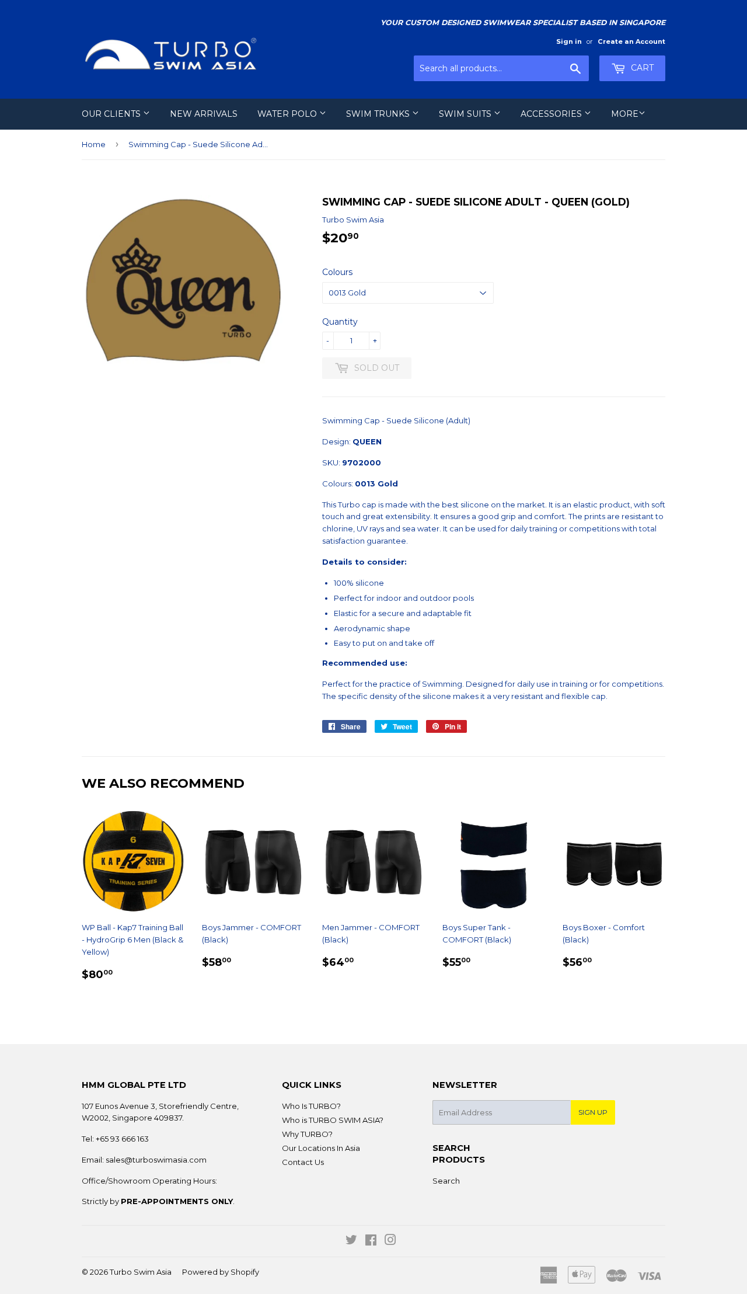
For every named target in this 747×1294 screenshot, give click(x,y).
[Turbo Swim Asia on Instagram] (390, 1241)
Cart (641, 67)
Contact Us (303, 1162)
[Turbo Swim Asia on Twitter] (351, 1241)
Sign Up (593, 1112)
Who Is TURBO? (311, 1106)
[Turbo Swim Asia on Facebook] (371, 1241)
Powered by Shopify (220, 1271)
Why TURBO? (307, 1134)
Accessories (552, 114)
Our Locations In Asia (321, 1148)
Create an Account (631, 41)
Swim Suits (466, 114)
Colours (337, 272)
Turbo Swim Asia (141, 1271)
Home (94, 144)
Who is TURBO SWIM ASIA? (332, 1120)
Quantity (340, 321)
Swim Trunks (379, 114)
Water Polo (288, 114)
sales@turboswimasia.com (156, 1159)
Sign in (569, 41)
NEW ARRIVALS (204, 114)
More (624, 114)
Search (446, 1180)
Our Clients (112, 114)
